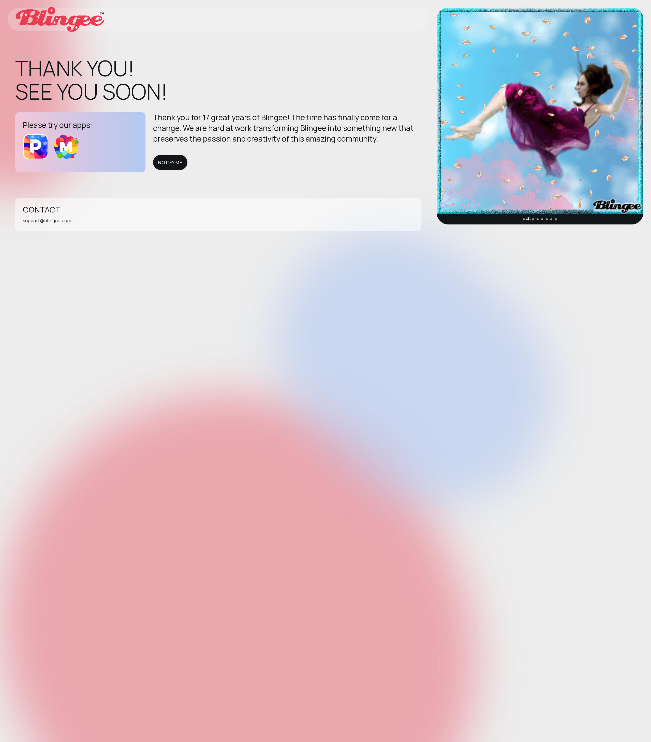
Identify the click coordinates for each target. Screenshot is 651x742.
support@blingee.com (47, 220)
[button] (524, 219)
